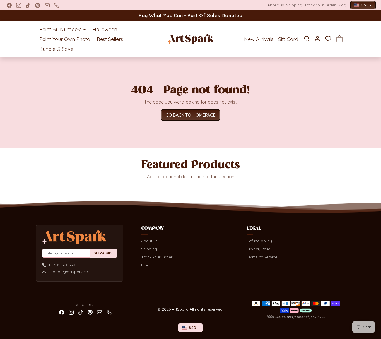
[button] (307, 38)
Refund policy (259, 240)
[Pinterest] (37, 5)
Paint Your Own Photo (64, 39)
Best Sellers (110, 39)
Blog (342, 5)
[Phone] (56, 5)
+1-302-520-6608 (64, 264)
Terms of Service (262, 256)
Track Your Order (320, 5)
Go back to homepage (190, 115)
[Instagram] (18, 5)
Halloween (105, 29)
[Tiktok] (28, 5)
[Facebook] (9, 5)
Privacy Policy (260, 248)
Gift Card (288, 39)
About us (275, 5)
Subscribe (104, 253)
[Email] (47, 5)
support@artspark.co (68, 271)
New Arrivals (258, 39)
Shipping (294, 5)
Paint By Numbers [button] (60, 29)
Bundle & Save (56, 49)
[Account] (317, 38)
